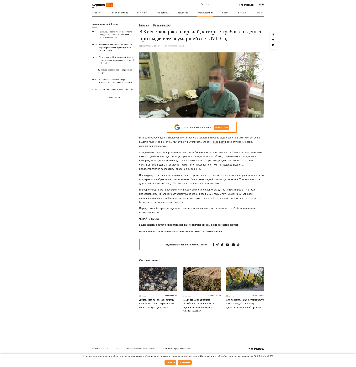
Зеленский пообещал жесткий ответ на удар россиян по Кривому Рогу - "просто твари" (116, 47)
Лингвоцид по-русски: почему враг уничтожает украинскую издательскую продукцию (156, 303)
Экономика (163, 13)
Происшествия (205, 13)
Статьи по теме (148, 260)
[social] (239, 5)
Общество (183, 13)
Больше (259, 13)
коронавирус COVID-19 (192, 231)
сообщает (219, 141)
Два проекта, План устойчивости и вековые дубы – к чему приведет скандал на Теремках (245, 303)
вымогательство (214, 231)
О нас (117, 348)
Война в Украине (119, 13)
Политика (142, 13)
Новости (96, 13)
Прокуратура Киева (168, 231)
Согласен (170, 362)
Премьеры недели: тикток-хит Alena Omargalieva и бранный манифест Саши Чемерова (115, 35)
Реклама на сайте (100, 348)
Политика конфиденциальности (176, 348)
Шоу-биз (242, 13)
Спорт (225, 13)
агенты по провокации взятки (220, 225)
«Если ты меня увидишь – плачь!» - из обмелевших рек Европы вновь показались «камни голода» (199, 305)
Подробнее (185, 362)
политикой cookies (263, 356)
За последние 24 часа (105, 24)
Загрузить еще (112, 97)
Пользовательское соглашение (140, 348)
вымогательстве (247, 137)
